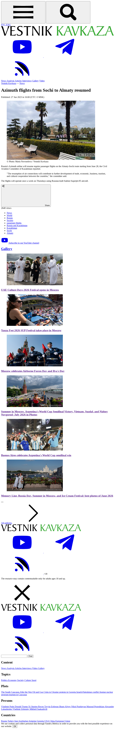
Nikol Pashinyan (79, 706)
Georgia (40, 721)
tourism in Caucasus (18, 694)
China (52, 721)
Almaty (10, 233)
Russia (10, 218)
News (3, 81)
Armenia (32, 721)
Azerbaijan (23, 721)
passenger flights (14, 223)
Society (10, 220)
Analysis (10, 81)
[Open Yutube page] (22, 56)
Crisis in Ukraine (51, 692)
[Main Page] (57, 35)
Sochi (9, 230)
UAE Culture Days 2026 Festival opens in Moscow (30, 289)
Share (47, 205)
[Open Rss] (22, 78)
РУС (3, 24)
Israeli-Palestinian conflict (88, 692)
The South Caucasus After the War (16, 692)
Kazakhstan (12, 228)
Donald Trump (21, 706)
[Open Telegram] (65, 56)
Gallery (35, 81)
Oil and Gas (38, 692)
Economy (12, 680)
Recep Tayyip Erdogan (48, 706)
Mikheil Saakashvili (38, 709)
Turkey (11, 721)
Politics (4, 680)
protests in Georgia (67, 692)
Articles (18, 81)
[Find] (68, 12)
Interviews (27, 81)
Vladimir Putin (8, 706)
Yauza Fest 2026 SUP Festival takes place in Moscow (31, 330)
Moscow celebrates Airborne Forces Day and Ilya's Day (33, 371)
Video (42, 81)
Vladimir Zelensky (21, 709)
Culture (28, 680)
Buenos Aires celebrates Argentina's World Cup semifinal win (36, 455)
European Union (62, 721)
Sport (34, 680)
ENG (8, 24)
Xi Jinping (33, 706)
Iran (16, 721)
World (9, 215)
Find (30, 656)
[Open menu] (23, 12)
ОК (15, 726)
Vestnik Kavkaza (8, 83)
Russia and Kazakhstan (17, 225)
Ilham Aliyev (65, 706)
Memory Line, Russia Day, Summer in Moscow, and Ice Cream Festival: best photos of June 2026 (57, 495)
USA (47, 721)
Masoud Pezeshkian (96, 706)
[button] (57, 593)
